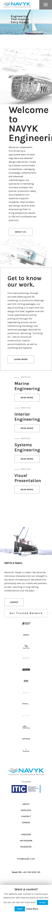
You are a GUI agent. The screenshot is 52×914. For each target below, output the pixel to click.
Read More (27, 397)
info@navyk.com (26, 859)
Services (25, 377)
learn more (21, 359)
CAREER (14, 602)
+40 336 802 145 (31, 872)
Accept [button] (42, 902)
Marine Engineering (27, 386)
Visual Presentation (27, 478)
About (26, 804)
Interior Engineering (27, 417)
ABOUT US (20, 232)
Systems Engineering (27, 447)
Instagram (26, 840)
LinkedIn (26, 834)
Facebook (26, 847)
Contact (26, 816)
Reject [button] (20, 909)
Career (26, 822)
